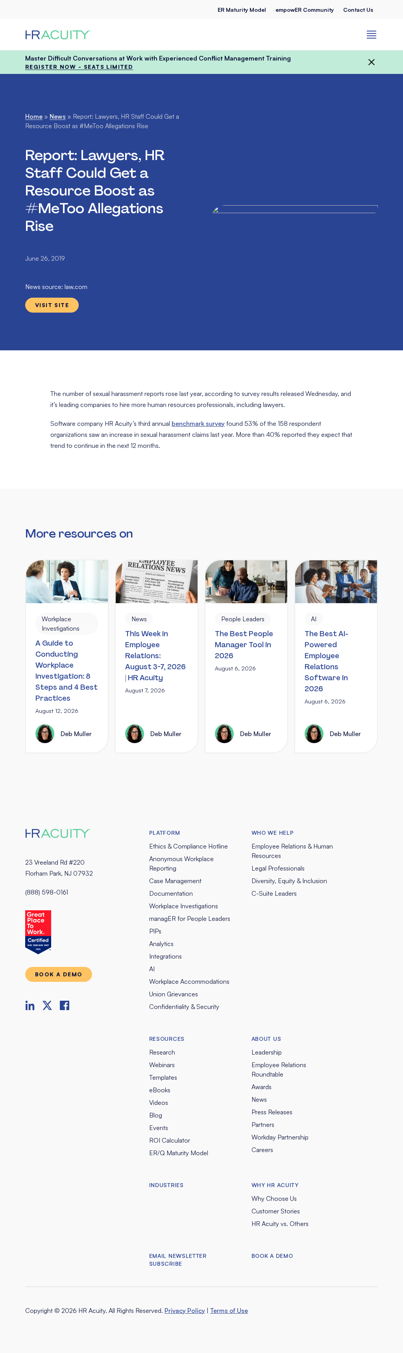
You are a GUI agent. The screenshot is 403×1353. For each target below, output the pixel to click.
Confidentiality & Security (184, 1007)
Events (158, 1128)
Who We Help (272, 832)
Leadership (266, 1052)
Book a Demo (272, 1255)
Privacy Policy (185, 1310)
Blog (155, 1115)
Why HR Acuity (275, 1185)
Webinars (162, 1065)
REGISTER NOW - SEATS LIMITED (79, 66)
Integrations (165, 956)
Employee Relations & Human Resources (292, 851)
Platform (164, 832)
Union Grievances (173, 994)
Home (34, 116)
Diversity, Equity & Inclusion (289, 881)
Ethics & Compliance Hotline (188, 846)
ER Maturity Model (242, 9)
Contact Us (358, 9)
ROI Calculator (169, 1140)
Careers (262, 1150)
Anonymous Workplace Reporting (181, 863)
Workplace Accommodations (189, 981)
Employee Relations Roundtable (278, 1069)
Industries (166, 1185)
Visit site (52, 305)
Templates (163, 1077)
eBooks (159, 1090)
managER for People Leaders (189, 918)
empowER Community (304, 9)
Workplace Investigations (183, 906)
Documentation (171, 893)
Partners (262, 1124)
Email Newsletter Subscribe (178, 1259)
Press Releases (271, 1112)
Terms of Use (229, 1310)
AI (152, 969)
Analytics (161, 944)
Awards (261, 1087)
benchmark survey (198, 423)
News (58, 116)
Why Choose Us (274, 1198)
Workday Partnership (280, 1137)
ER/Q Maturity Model (178, 1153)
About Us (266, 1038)
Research (162, 1052)
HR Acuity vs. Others (280, 1224)
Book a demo (58, 974)
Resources (167, 1038)
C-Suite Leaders (274, 893)
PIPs (155, 931)
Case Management (175, 881)
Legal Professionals (278, 868)
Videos (158, 1102)
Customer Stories (275, 1211)
